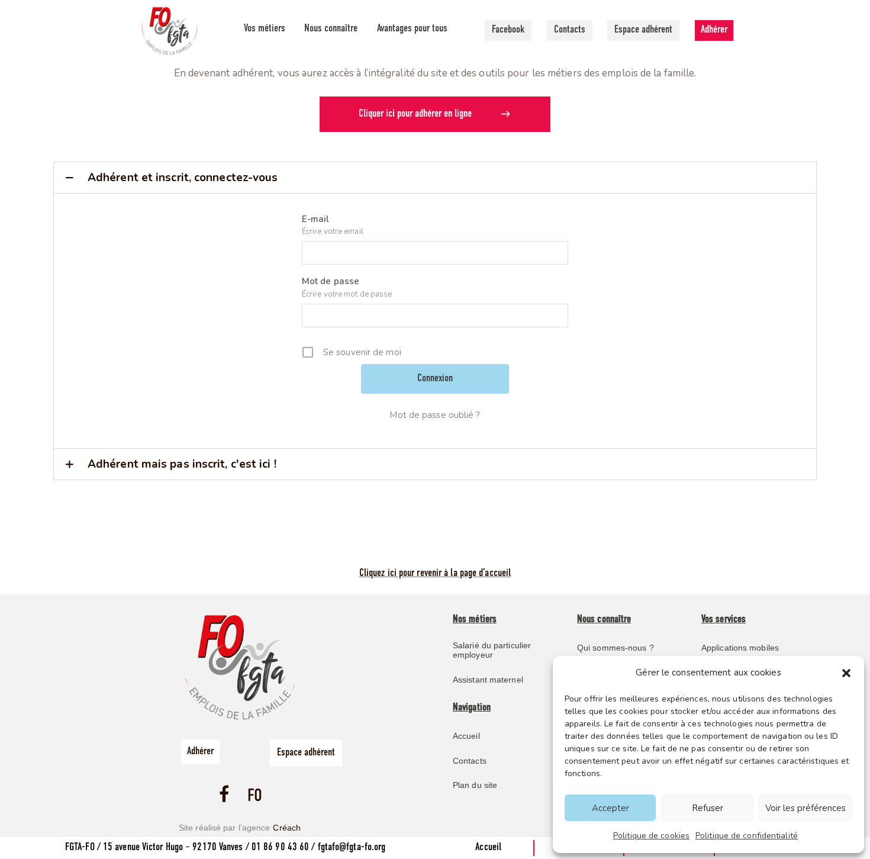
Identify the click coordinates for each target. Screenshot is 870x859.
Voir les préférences (805, 808)
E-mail (316, 219)
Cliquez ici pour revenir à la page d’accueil (435, 573)
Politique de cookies (651, 835)
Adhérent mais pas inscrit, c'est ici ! (182, 464)
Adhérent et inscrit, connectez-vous (183, 177)
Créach (287, 827)
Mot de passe (330, 281)
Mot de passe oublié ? (434, 415)
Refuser (707, 808)
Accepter (610, 808)
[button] (846, 673)
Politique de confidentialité (746, 835)
